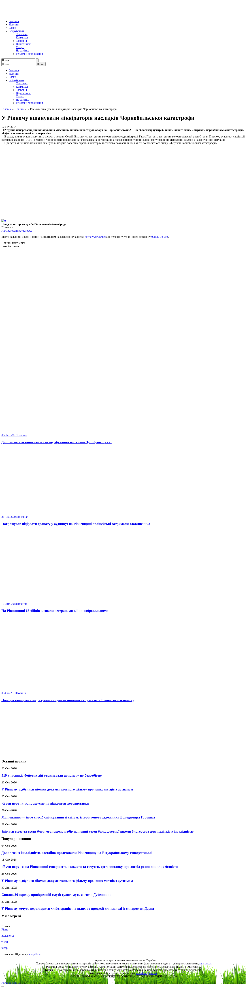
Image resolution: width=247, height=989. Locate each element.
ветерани (13, 230)
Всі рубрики (16, 31)
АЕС (4, 230)
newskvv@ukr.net (95, 236)
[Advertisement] (123, 731)
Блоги (12, 27)
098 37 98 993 (159, 236)
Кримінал (22, 37)
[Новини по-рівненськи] (46, 15)
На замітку (22, 50)
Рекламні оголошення (29, 53)
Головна (14, 21)
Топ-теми (21, 34)
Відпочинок (23, 44)
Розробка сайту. (11, 982)
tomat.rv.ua (205, 963)
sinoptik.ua (35, 954)
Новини (14, 24)
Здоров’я (21, 40)
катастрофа (25, 230)
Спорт (20, 47)
